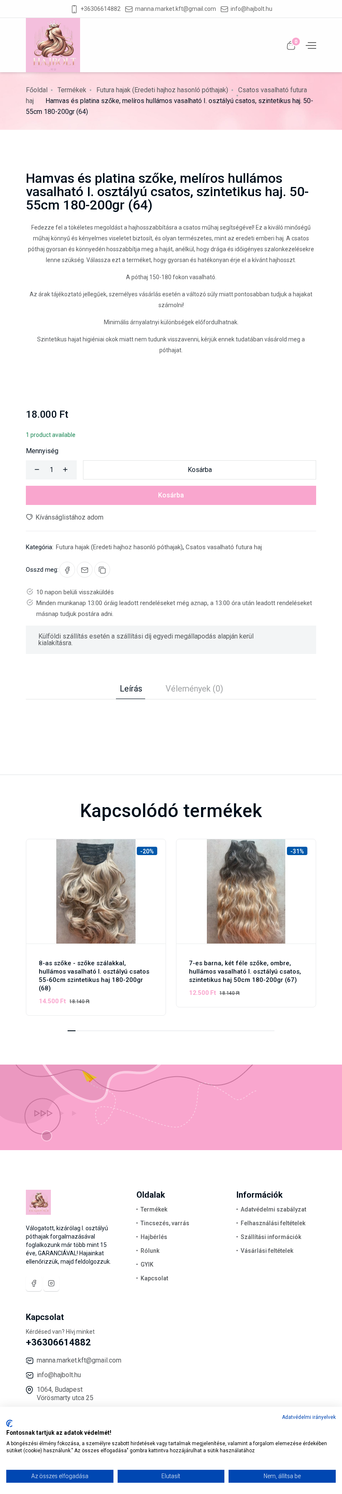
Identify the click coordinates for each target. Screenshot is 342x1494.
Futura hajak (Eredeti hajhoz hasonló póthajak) (162, 90)
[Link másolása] (102, 569)
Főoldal (37, 90)
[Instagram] (51, 1283)
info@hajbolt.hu (251, 8)
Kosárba (200, 470)
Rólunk (150, 1250)
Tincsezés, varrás (165, 1223)
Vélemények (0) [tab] (194, 689)
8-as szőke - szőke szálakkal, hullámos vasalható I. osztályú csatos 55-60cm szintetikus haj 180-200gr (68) (94, 975)
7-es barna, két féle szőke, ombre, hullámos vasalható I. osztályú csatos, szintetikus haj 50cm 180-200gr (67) (245, 971)
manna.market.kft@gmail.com (175, 8)
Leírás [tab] (131, 689)
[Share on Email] (84, 569)
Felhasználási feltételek (273, 1223)
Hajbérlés (154, 1237)
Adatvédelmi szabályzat (273, 1209)
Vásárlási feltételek (267, 1250)
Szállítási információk (271, 1237)
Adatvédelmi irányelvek (309, 1417)
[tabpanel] (171, 716)
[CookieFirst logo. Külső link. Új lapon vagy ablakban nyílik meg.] (9, 1423)
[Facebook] (34, 1283)
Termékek (72, 90)
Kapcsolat (154, 1278)
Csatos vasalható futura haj (224, 547)
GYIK (147, 1264)
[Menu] (310, 44)
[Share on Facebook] (67, 569)
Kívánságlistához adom (68, 517)
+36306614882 (100, 8)
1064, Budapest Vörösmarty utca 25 (65, 1393)
